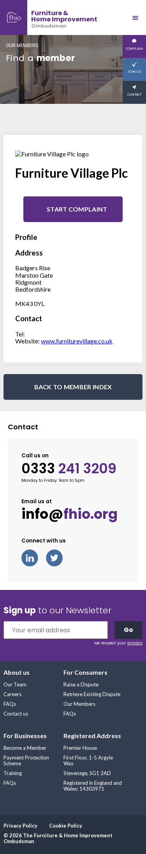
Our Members (79, 704)
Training (13, 773)
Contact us (16, 713)
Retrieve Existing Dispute (91, 694)
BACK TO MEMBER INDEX (73, 386)
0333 (68, 468)
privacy (134, 643)
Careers (12, 694)
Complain (134, 49)
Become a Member (25, 748)
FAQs (10, 704)
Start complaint (77, 209)
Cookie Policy (65, 825)
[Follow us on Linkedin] (33, 557)
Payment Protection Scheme (26, 760)
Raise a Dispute (81, 684)
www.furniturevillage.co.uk (77, 341)
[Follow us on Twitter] (58, 557)
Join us (134, 72)
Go (128, 629)
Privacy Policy (20, 825)
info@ (69, 514)
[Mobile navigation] (135, 17)
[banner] (48, 17)
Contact (134, 94)
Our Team (15, 684)
